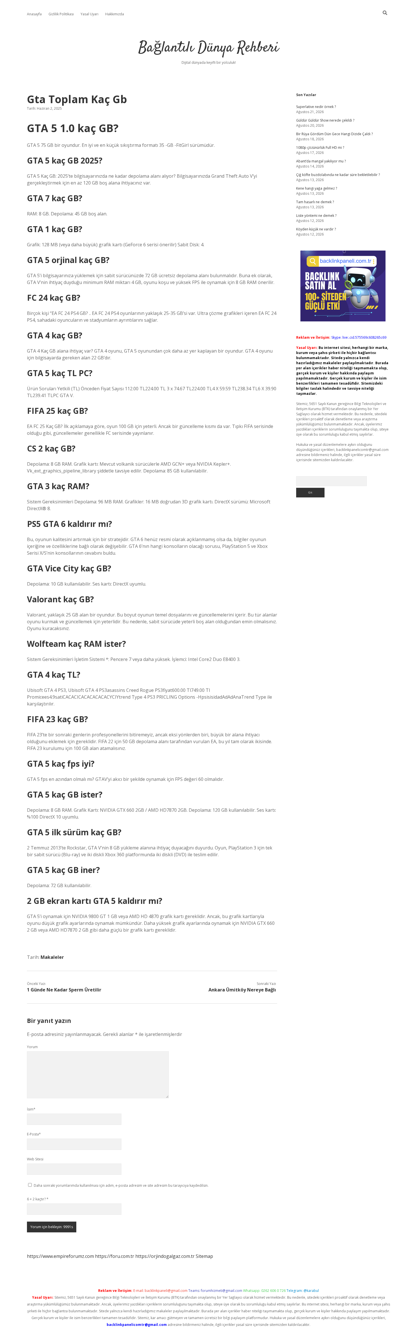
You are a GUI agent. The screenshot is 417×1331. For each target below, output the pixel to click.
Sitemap (204, 1256)
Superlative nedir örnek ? (316, 106)
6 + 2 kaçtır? (38, 1199)
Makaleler (52, 957)
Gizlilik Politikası (61, 14)
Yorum (32, 1046)
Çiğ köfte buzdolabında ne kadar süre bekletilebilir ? (338, 174)
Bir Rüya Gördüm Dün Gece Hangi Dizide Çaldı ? (334, 134)
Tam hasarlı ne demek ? (315, 202)
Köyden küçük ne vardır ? (316, 229)
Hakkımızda (114, 14)
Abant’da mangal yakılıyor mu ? (321, 161)
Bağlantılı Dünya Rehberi (208, 48)
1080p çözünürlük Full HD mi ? (320, 147)
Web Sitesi (35, 1159)
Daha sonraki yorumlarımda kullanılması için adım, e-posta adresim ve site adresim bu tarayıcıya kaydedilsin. (121, 1185)
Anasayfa (34, 14)
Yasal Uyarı (89, 14)
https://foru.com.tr (114, 1256)
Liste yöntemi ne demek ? (316, 215)
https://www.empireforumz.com (60, 1256)
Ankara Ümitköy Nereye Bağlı (242, 990)
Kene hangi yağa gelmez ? (316, 188)
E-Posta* (34, 1134)
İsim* (31, 1109)
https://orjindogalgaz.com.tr (165, 1256)
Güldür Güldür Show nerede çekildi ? (325, 120)
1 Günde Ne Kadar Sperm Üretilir (64, 990)
